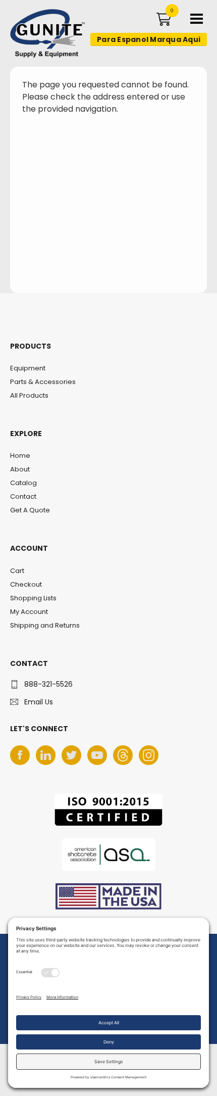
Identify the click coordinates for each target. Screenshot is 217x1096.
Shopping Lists (33, 598)
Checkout (26, 584)
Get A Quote (30, 510)
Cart (17, 571)
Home (20, 455)
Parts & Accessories (43, 382)
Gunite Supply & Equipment (41, 57)
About (20, 469)
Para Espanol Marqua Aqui (148, 39)
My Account (29, 611)
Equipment (27, 368)
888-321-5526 (48, 684)
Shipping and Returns (45, 625)
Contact (23, 496)
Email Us (38, 702)
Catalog (23, 483)
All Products (29, 395)
